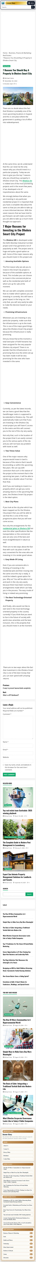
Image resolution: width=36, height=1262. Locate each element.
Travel (6, 1078)
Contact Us (6, 1149)
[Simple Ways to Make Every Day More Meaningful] (18, 1038)
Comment (7, 714)
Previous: (17, 686)
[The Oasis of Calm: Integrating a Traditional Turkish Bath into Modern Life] (18, 1070)
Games (5, 1254)
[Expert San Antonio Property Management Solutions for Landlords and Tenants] (18, 861)
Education (6, 1257)
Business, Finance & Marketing (13, 1113)
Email (5, 750)
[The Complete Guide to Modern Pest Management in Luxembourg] (18, 829)
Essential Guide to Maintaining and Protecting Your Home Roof (17, 1205)
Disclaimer (6, 1155)
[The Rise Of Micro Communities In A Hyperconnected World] (18, 1007)
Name (5, 742)
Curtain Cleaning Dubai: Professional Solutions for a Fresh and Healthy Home (16, 1218)
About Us (5, 1146)
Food (4, 1236)
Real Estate (6, 66)
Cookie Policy (6, 1159)
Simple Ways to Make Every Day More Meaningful (18, 922)
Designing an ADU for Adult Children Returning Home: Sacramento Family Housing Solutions (17, 969)
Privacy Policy (6, 1152)
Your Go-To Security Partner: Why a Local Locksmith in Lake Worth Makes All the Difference (17, 1223)
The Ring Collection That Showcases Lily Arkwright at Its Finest (15, 961)
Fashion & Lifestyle (8, 1250)
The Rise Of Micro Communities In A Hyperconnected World (14, 915)
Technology (6, 1243)
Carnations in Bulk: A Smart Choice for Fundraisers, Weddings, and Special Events (16, 983)
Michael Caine (9, 78)
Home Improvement (10, 837)
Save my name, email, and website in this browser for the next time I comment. (18, 767)
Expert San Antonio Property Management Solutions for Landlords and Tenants (17, 877)
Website (6, 757)
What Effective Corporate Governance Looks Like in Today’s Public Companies (16, 937)
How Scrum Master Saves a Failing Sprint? (16, 976)
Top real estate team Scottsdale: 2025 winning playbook (17, 812)
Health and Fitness (8, 1240)
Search (5, 889)
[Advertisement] (18, 32)
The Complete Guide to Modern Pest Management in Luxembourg (17, 844)
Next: (11, 693)
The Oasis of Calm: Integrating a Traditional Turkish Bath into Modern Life (16, 928)
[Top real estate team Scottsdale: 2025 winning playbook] (18, 797)
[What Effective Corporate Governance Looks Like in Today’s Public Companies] (18, 1105)
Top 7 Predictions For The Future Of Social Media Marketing (15, 1186)
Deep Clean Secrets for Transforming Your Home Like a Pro (17, 1210)
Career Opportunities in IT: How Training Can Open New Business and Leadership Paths (17, 953)
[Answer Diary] (3, 3)
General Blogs (9, 1014)
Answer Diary (10, 3)
